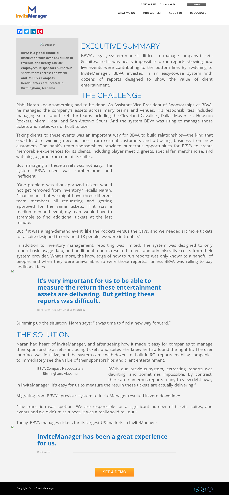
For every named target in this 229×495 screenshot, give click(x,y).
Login (197, 4)
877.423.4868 (168, 4)
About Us (176, 13)
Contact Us (148, 4)
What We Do (126, 13)
